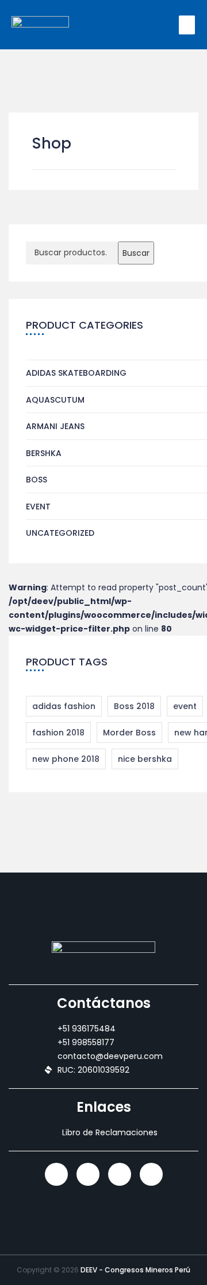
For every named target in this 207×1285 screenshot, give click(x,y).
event (185, 706)
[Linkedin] (56, 1174)
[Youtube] (151, 1174)
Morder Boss (129, 732)
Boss (36, 479)
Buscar (136, 253)
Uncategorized (60, 533)
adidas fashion (63, 706)
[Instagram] (87, 1174)
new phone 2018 (65, 759)
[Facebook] (119, 1174)
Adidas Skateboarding (76, 373)
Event (38, 506)
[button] (186, 25)
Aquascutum (55, 400)
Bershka (44, 453)
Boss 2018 (134, 706)
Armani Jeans (55, 426)
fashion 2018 (58, 732)
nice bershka (145, 759)
